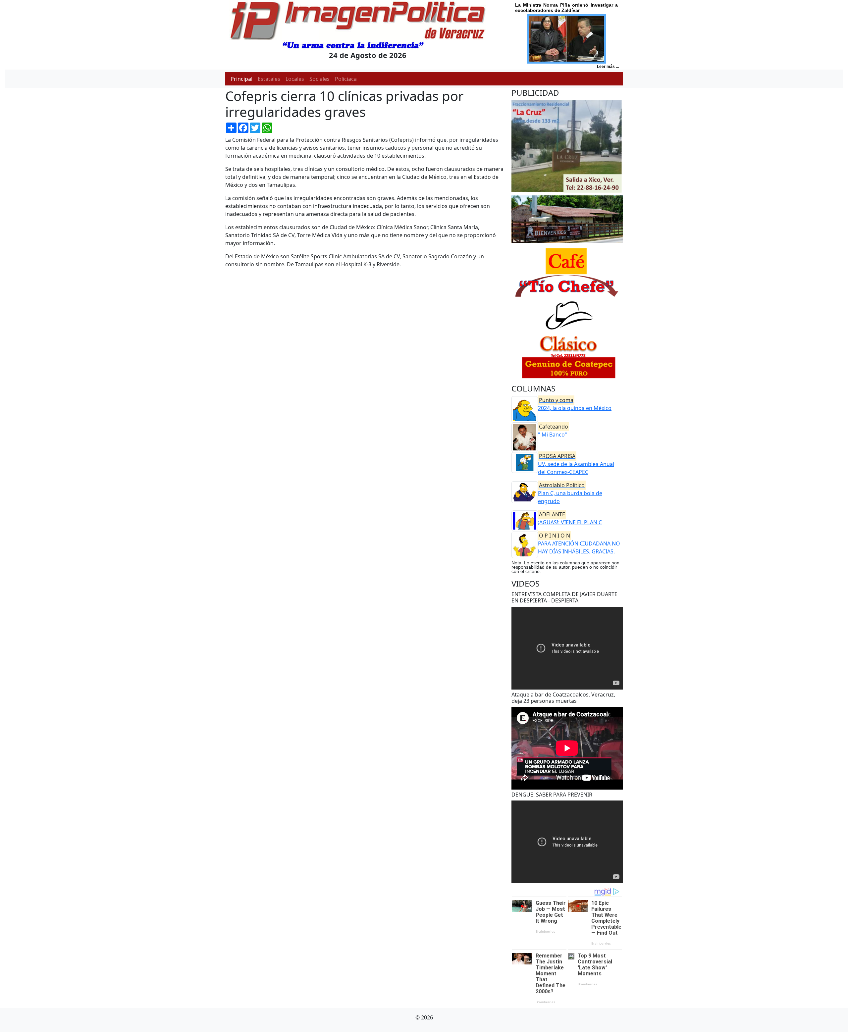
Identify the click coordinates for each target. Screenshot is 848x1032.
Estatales (269, 78)
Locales (295, 78)
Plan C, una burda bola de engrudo (570, 493)
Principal (241, 78)
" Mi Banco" (553, 430)
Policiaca (346, 78)
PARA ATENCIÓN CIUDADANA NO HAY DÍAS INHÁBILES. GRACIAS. (579, 543)
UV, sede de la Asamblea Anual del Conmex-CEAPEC (576, 464)
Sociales (319, 78)
